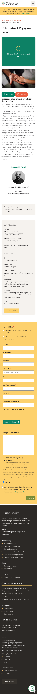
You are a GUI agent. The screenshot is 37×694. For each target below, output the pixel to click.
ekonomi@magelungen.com (12, 643)
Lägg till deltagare (11, 422)
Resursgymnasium (10, 566)
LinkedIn (7, 662)
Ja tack (7, 482)
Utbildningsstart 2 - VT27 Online (16, 338)
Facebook (7, 657)
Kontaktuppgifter (10, 670)
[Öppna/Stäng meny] (33, 3)
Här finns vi (8, 673)
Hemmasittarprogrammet (13, 554)
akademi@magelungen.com (19, 599)
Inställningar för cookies (12, 577)
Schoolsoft (9, 681)
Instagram (7, 659)
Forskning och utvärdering (13, 557)
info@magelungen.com (16, 532)
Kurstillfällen (8, 327)
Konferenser (8, 608)
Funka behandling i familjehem (15, 552)
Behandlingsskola (10, 549)
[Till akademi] (10, 3)
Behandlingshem (10, 543)
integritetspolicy (20, 492)
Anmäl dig (11, 311)
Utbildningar (8, 611)
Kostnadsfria (8, 614)
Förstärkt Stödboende (12, 546)
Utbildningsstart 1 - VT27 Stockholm (18, 331)
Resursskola (8, 568)
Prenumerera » (25, 13)
